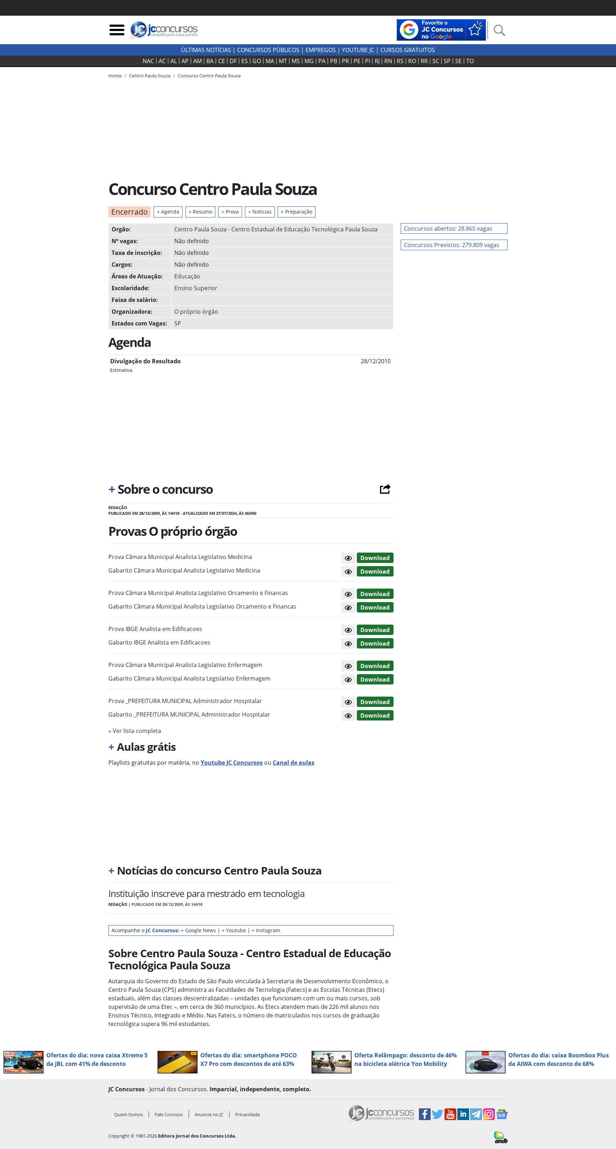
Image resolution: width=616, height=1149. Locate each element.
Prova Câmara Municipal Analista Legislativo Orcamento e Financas (198, 593)
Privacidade (247, 1114)
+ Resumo (200, 211)
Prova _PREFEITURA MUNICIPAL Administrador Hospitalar (185, 701)
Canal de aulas (293, 762)
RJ (377, 61)
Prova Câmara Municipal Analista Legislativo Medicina (180, 557)
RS (400, 61)
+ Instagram (266, 930)
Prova (230, 211)
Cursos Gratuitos (407, 50)
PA (321, 61)
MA (270, 61)
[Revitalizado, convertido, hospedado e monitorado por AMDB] (501, 1137)
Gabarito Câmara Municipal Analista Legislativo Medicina (184, 570)
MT (283, 61)
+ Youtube (234, 930)
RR (424, 61)
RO (412, 61)
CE (221, 61)
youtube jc (358, 50)
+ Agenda (168, 211)
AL (173, 61)
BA (210, 61)
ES (244, 61)
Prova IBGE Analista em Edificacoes (155, 629)
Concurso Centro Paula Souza (209, 75)
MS (296, 61)
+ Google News (198, 930)
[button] (348, 558)
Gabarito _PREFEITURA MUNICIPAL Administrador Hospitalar (189, 714)
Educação (187, 276)
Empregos (321, 50)
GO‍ (256, 61)
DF (233, 61)
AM (197, 61)
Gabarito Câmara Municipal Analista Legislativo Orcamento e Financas (202, 606)
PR (345, 61)
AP (185, 61)
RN (388, 61)
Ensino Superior (195, 288)
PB (333, 61)
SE (458, 61)
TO (470, 61)
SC (435, 61)
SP (447, 61)
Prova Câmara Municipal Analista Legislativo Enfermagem (185, 665)
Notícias (260, 211)
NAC (148, 61)
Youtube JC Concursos (232, 762)
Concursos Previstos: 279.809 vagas (451, 245)
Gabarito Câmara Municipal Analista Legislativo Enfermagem (189, 678)
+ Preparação (296, 211)
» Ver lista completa (134, 731)
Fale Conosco (169, 1114)
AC (162, 61)
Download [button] (375, 558)
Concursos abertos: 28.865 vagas (448, 228)
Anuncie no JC (209, 1114)
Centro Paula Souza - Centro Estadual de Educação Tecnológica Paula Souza (276, 229)
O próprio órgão (196, 312)
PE (357, 61)
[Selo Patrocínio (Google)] (441, 29)
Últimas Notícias (206, 50)
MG (309, 61)
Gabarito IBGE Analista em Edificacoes (159, 642)
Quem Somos (128, 1114)
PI (367, 61)
